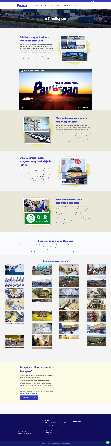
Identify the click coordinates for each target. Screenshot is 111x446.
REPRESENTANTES (68, 5)
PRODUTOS (47, 5)
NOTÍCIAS (77, 5)
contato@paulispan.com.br (24, 433)
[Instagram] (91, 1)
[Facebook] (89, 1)
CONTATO (85, 5)
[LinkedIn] (93, 1)
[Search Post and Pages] (93, 5)
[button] (108, 442)
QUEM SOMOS (37, 5)
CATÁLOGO (57, 5)
